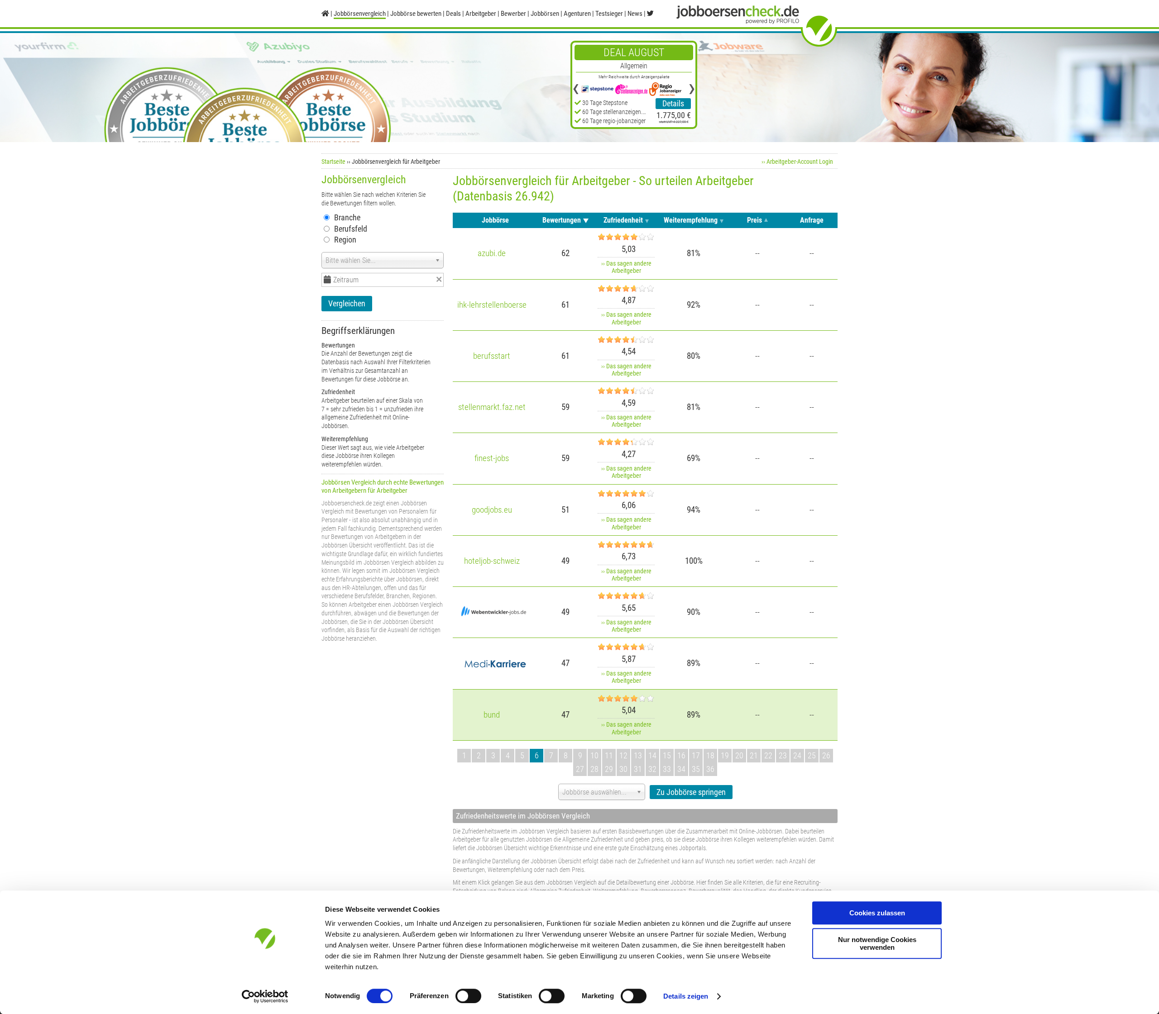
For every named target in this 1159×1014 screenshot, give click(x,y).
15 (667, 755)
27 (580, 769)
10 (594, 755)
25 (812, 755)
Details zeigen (685, 996)
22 (768, 755)
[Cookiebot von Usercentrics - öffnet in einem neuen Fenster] (265, 996)
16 (681, 755)
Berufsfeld (350, 228)
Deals (453, 14)
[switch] (468, 996)
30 (623, 769)
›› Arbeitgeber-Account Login (797, 161)
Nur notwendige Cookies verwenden (877, 943)
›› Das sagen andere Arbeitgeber (626, 267)
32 (652, 769)
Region (345, 239)
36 (710, 769)
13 (638, 755)
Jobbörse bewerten (415, 14)
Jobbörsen (545, 14)
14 (652, 755)
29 (609, 769)
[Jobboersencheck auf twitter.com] (650, 14)
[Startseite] (325, 14)
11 (609, 755)
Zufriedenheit (623, 220)
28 (594, 769)
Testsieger (609, 14)
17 (696, 755)
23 (783, 755)
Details (673, 103)
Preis (754, 220)
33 (667, 769)
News (634, 14)
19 (725, 755)
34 (681, 769)
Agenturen (577, 14)
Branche (347, 217)
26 (826, 755)
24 (797, 755)
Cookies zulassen (877, 913)
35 (696, 769)
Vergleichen (346, 303)
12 (623, 755)
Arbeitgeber (480, 14)
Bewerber (513, 14)
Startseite (333, 161)
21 (754, 755)
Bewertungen (561, 220)
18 (710, 755)
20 (739, 755)
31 (638, 769)
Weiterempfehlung (691, 220)
